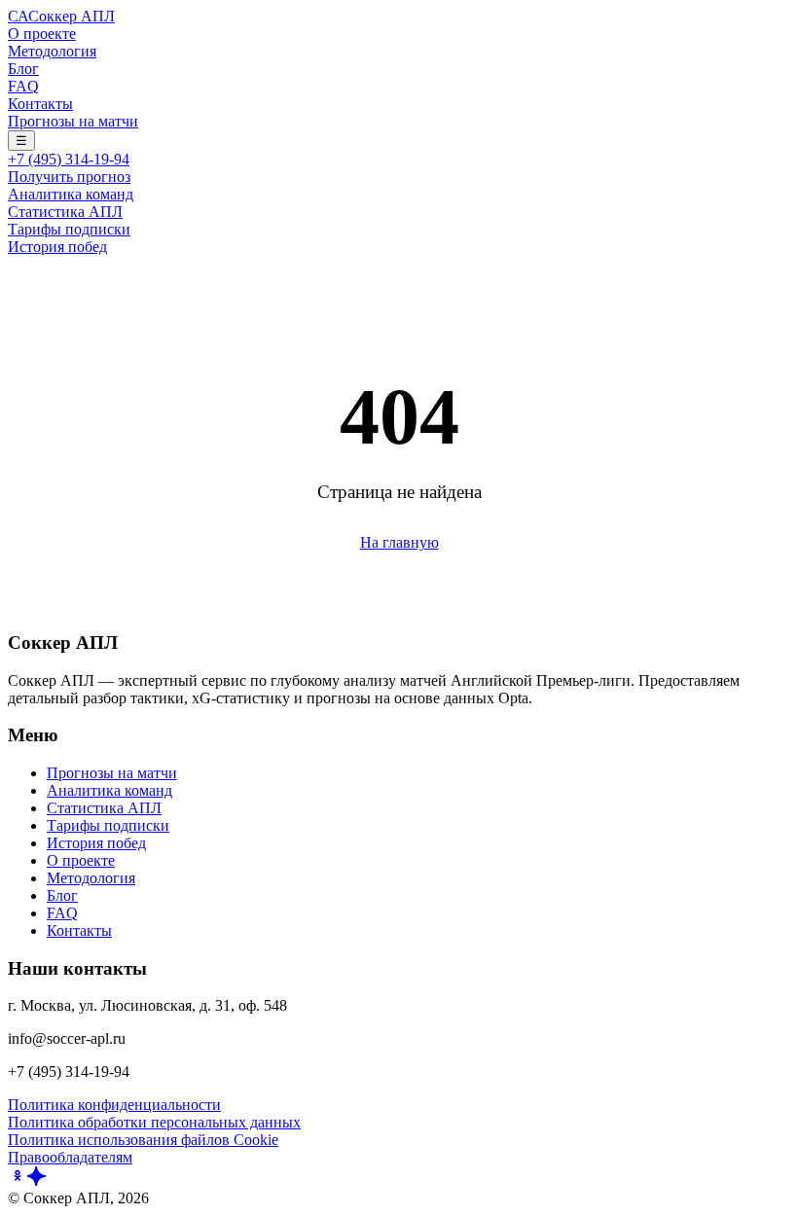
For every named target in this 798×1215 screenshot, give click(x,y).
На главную (399, 542)
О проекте (42, 33)
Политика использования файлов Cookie (143, 1139)
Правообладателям (70, 1157)
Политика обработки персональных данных (154, 1122)
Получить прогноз (69, 176)
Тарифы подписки (69, 229)
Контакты (40, 103)
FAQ (23, 86)
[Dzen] (37, 1180)
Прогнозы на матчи (73, 121)
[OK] (17, 1180)
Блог (23, 68)
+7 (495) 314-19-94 (68, 159)
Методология (52, 51)
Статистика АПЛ (65, 211)
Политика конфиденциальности (114, 1104)
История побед (57, 246)
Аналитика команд (70, 194)
